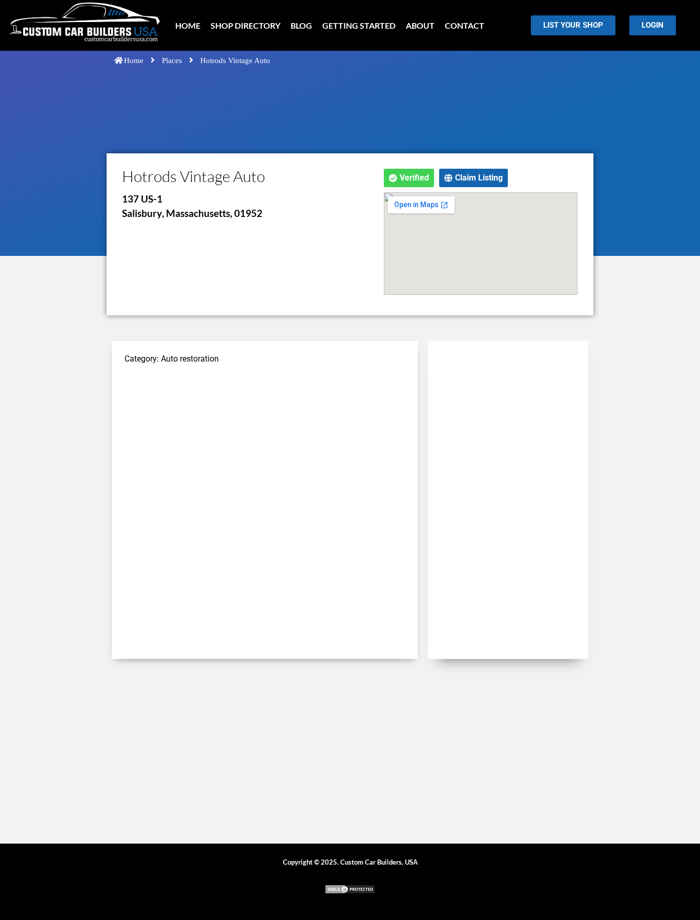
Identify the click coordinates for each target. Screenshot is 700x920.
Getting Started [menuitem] (359, 25)
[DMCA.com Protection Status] (350, 891)
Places (172, 60)
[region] (133, 845)
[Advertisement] (265, 445)
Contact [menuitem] (464, 25)
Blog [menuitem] (301, 25)
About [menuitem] (420, 25)
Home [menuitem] (187, 25)
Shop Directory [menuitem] (245, 25)
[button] (409, 178)
